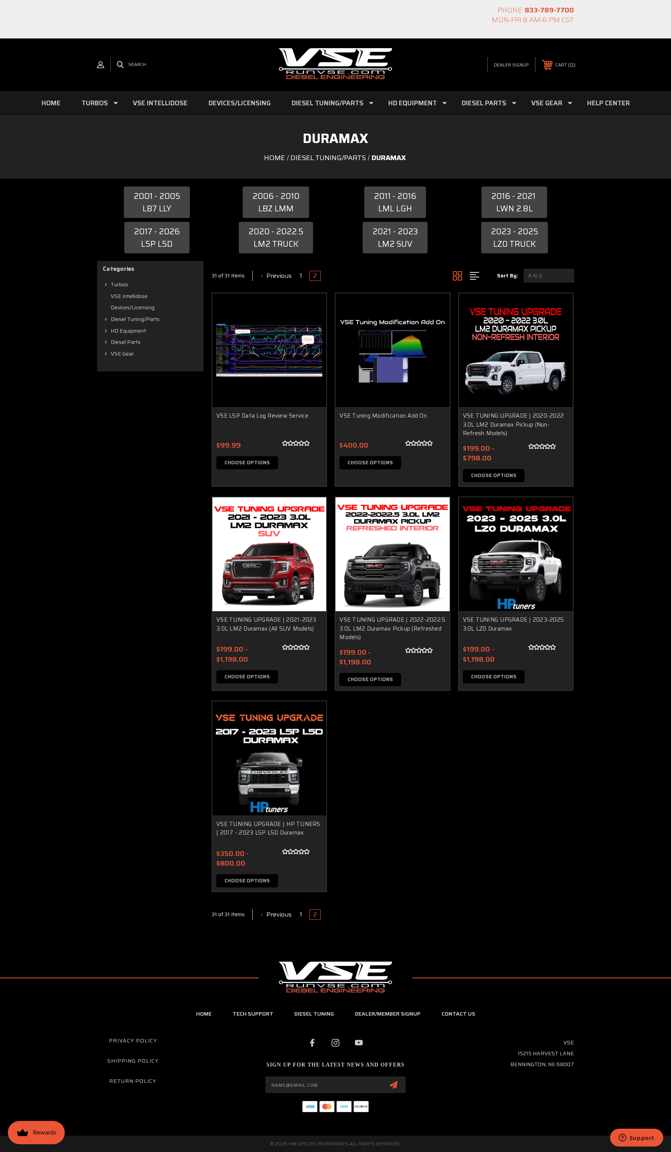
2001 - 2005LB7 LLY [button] (157, 202)
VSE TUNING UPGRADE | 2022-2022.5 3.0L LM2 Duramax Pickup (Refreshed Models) (392, 628)
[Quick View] (310, 309)
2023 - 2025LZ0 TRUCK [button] (514, 237)
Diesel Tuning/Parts (327, 103)
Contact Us (458, 1013)
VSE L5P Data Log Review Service (262, 415)
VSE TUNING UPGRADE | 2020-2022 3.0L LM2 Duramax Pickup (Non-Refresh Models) (513, 424)
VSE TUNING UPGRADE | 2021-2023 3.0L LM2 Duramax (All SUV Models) (266, 624)
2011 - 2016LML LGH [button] (395, 202)
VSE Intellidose (160, 103)
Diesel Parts (484, 103)
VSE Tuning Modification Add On (383, 415)
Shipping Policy (133, 1060)
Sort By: (507, 276)
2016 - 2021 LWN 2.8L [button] (514, 202)
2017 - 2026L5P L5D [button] (157, 237)
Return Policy (132, 1081)
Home (51, 103)
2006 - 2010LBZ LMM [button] (275, 202)
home (204, 1013)
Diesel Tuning (314, 1013)
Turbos (95, 103)
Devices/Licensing (240, 103)
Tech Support (253, 1013)
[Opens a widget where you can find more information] (636, 1138)
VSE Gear (546, 103)
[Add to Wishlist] (310, 329)
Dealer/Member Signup (388, 1013)
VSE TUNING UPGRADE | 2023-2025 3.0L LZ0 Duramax (513, 624)
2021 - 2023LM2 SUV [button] (395, 237)
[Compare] (310, 349)
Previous (278, 276)
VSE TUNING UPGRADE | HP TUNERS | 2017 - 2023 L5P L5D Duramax (268, 828)
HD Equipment (412, 103)
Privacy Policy (133, 1040)
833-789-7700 (549, 10)
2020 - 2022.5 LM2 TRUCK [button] (276, 237)
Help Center (608, 103)
